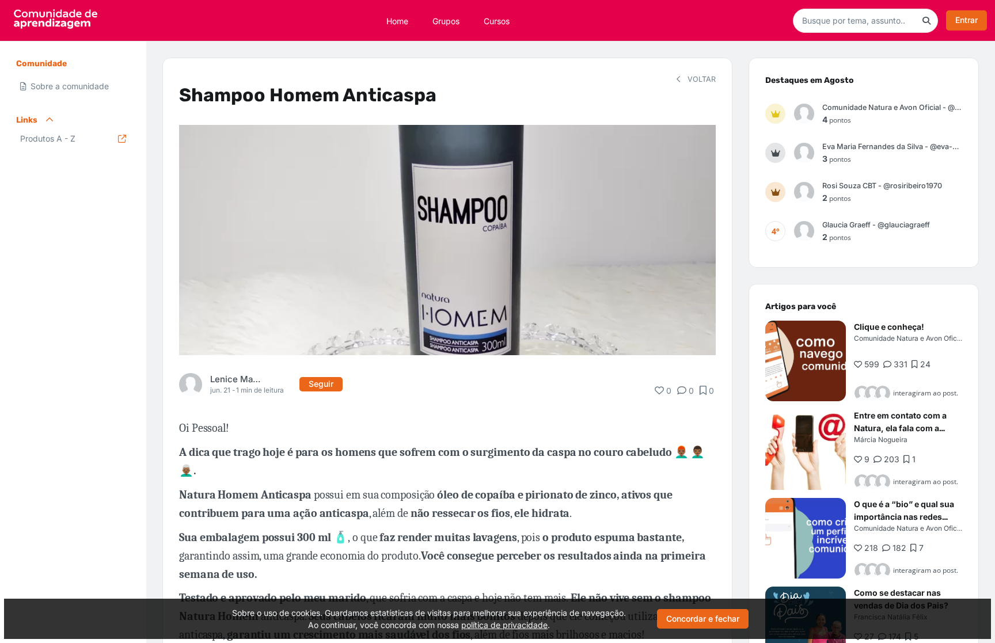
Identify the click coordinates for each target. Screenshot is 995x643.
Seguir (321, 384)
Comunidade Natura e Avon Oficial (909, 338)
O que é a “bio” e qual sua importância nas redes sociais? (904, 516)
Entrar (966, 20)
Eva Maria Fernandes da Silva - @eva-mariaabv (892, 146)
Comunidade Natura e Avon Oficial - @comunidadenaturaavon (892, 107)
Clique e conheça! (889, 327)
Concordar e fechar (702, 618)
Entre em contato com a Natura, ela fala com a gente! (900, 428)
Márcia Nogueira (880, 439)
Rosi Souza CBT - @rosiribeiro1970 (882, 185)
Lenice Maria (235, 379)
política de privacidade (504, 625)
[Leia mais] (805, 361)
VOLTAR (700, 79)
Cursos (497, 20)
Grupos (445, 20)
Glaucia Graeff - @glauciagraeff (876, 224)
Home (397, 20)
